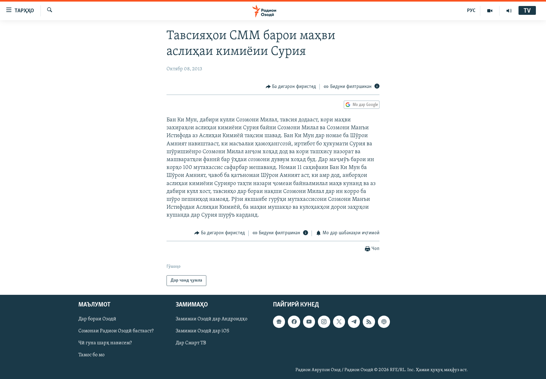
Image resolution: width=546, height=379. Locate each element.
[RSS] (369, 322)
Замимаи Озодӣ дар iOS (202, 331)
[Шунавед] (509, 10)
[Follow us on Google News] (279, 322)
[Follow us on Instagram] (324, 322)
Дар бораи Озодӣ (97, 319)
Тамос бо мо (91, 355)
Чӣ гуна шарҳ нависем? (105, 343)
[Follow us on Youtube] (309, 322)
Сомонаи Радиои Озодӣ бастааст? (116, 331)
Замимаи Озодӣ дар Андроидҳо (211, 319)
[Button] (291, 87)
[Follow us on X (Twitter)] (339, 322)
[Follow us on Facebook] (294, 322)
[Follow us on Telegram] (354, 322)
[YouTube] (490, 10)
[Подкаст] (384, 322)
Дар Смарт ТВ (191, 343)
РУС (471, 10)
